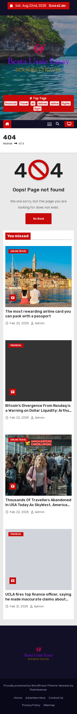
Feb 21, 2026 (19, 606)
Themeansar (38, 690)
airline (54, 103)
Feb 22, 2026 (20, 418)
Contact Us (56, 698)
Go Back (38, 218)
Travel (24, 103)
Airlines (42, 103)
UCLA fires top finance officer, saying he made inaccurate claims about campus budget (38, 599)
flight (37, 108)
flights (66, 103)
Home (7, 143)
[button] (58, 123)
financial (10, 103)
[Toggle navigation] (49, 124)
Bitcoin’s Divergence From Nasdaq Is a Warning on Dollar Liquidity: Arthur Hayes (38, 410)
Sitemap (49, 705)
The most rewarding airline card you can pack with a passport (38, 314)
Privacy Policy (31, 705)
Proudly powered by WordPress (25, 686)
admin (39, 323)
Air (32, 103)
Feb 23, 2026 (20, 323)
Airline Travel (18, 251)
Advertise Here (35, 698)
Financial (15, 345)
